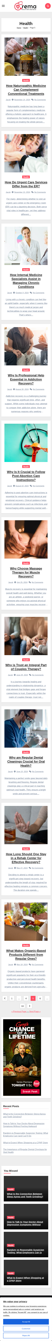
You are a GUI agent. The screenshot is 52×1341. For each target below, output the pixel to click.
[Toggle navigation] (3, 5)
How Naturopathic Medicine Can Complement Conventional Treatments (26, 89)
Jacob (8, 100)
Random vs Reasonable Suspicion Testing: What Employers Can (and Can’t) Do (25, 1253)
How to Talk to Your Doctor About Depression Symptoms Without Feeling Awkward (25, 1225)
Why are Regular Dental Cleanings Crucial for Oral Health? (26, 761)
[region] (26, 1319)
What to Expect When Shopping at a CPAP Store (25, 1143)
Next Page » (35, 1011)
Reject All (26, 1335)
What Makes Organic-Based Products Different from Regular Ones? (26, 954)
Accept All (26, 1322)
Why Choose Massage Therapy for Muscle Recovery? (26, 572)
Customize (26, 1329)
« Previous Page (18, 1011)
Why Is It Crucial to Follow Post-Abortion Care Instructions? (26, 475)
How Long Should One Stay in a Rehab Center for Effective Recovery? (26, 858)
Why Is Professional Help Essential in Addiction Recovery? (26, 379)
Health (26, 80)
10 (22, 1006)
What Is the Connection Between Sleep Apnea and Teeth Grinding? (25, 1195)
